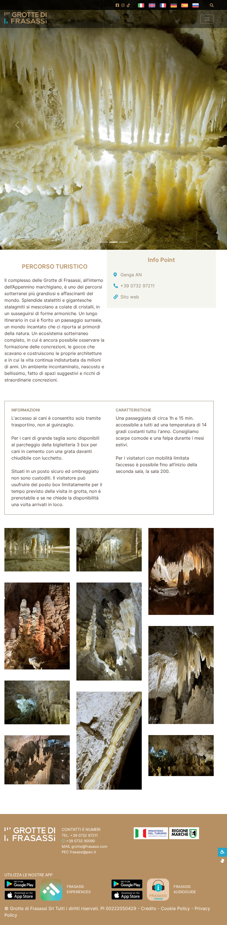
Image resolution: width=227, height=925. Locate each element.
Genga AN (131, 274)
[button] (141, 5)
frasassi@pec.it (83, 852)
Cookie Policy (175, 908)
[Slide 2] (113, 242)
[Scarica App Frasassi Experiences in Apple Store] (20, 895)
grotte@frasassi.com (89, 846)
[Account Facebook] (117, 5)
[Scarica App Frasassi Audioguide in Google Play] (127, 883)
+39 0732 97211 (137, 285)
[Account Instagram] (123, 5)
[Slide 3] (123, 242)
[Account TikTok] (128, 5)
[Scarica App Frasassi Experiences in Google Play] (20, 883)
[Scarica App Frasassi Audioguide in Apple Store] (127, 895)
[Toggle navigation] (207, 19)
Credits (148, 908)
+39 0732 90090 (80, 841)
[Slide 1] (103, 242)
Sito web (129, 297)
